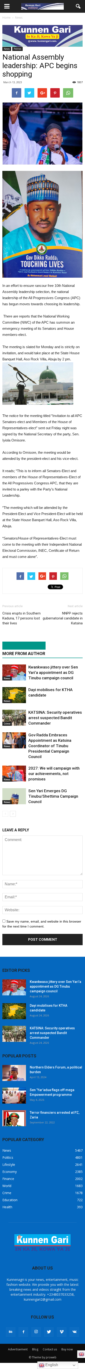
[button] (78, 6)
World (6, 1185)
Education (9, 1200)
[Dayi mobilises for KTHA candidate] (14, 695)
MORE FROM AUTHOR (23, 653)
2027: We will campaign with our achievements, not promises (54, 773)
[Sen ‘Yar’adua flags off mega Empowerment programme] (14, 1096)
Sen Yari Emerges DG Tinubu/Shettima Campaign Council (53, 796)
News (7, 48)
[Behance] (10, 1332)
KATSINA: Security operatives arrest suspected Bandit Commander (55, 718)
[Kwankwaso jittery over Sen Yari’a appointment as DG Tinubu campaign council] (14, 672)
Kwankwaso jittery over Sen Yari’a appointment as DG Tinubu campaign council (53, 672)
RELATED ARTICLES (21, 645)
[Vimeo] (61, 1332)
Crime (7, 723)
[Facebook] (23, 1332)
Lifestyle (8, 1164)
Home (6, 18)
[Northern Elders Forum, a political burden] (14, 1073)
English (51, 1365)
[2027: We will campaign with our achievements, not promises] (14, 774)
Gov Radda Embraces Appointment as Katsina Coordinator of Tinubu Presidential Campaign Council (49, 746)
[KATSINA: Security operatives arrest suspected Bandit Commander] (14, 718)
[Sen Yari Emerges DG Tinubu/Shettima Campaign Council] (14, 796)
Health (7, 1207)
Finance (8, 1178)
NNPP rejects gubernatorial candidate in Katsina (63, 618)
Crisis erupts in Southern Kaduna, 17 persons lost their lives (21, 618)
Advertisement (18, 1349)
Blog (35, 1349)
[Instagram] (36, 1332)
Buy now (67, 1349)
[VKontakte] (74, 1332)
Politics (17, 48)
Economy (9, 1171)
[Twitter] (49, 1332)
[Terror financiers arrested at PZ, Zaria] (14, 1118)
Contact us (50, 1349)
